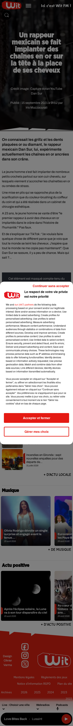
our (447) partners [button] (24, 304)
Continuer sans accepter (51, 286)
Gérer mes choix (37, 431)
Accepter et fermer (36, 418)
